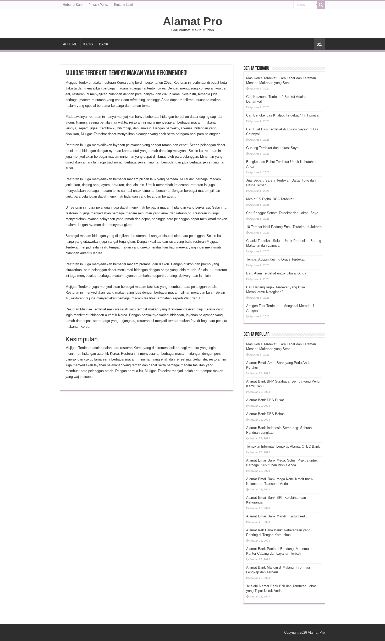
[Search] (321, 5)
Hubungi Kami (73, 5)
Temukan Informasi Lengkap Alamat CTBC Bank (283, 446)
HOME (72, 44)
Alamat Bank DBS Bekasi (265, 414)
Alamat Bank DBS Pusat (265, 400)
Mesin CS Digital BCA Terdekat (270, 199)
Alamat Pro (192, 21)
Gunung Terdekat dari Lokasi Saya (272, 148)
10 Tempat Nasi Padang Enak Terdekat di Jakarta (284, 227)
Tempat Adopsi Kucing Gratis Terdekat (275, 259)
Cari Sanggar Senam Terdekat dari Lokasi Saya (282, 213)
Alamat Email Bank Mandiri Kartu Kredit (276, 516)
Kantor (88, 44)
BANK (103, 44)
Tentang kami (123, 5)
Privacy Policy (98, 5)
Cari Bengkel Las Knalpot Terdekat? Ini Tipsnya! (283, 115)
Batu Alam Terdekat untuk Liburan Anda (276, 273)
